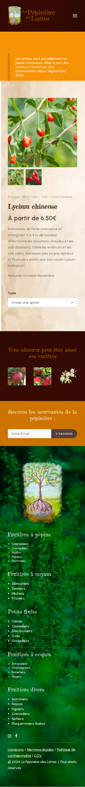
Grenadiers (20, 548)
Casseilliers (20, 626)
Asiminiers (20, 699)
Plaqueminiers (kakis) (28, 724)
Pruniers (18, 598)
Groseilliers (20, 641)
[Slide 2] (34, 177)
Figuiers (18, 709)
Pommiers (19, 561)
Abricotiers (20, 584)
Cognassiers (20, 544)
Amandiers (19, 664)
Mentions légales (40, 749)
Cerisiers (18, 588)
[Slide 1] (16, 177)
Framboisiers (22, 631)
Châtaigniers (21, 668)
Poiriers (17, 557)
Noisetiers (18, 672)
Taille (12, 293)
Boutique (13, 196)
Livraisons (16, 749)
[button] (75, 15)
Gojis (44, 196)
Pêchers (18, 593)
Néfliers (18, 719)
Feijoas (17, 704)
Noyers (16, 677)
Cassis (17, 621)
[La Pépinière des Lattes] (42, 16)
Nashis (16, 552)
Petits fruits (30, 196)
